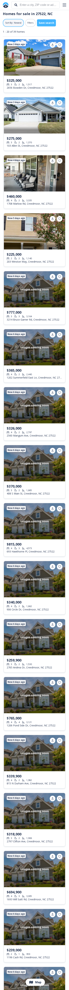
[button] (64, 5)
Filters (30, 22)
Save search (46, 22)
